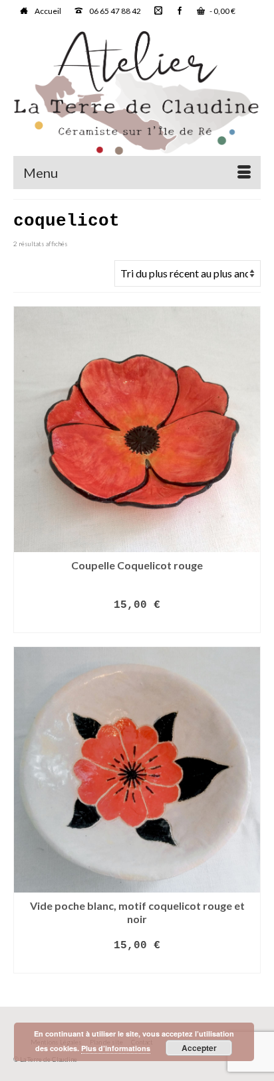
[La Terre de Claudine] (137, 93)
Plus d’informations (115, 1048)
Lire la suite (137, 624)
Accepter (199, 1048)
